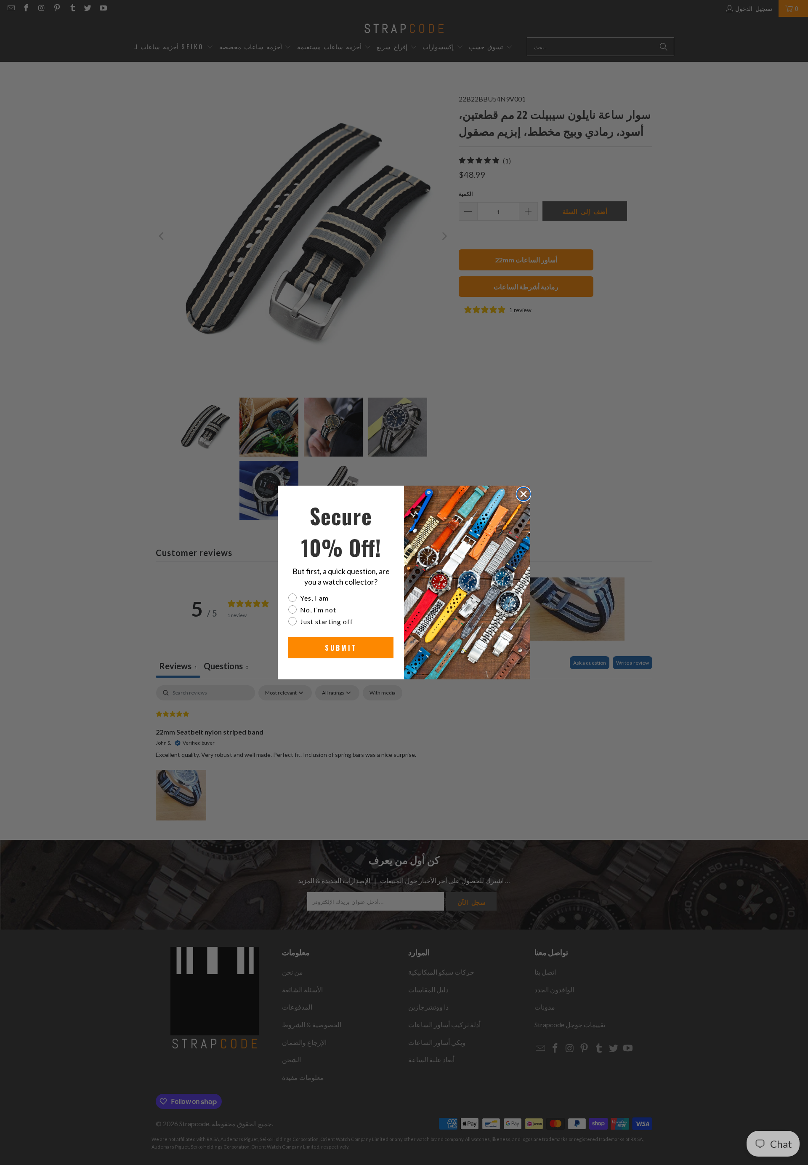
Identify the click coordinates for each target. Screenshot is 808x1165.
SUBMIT (341, 648)
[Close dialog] (523, 494)
